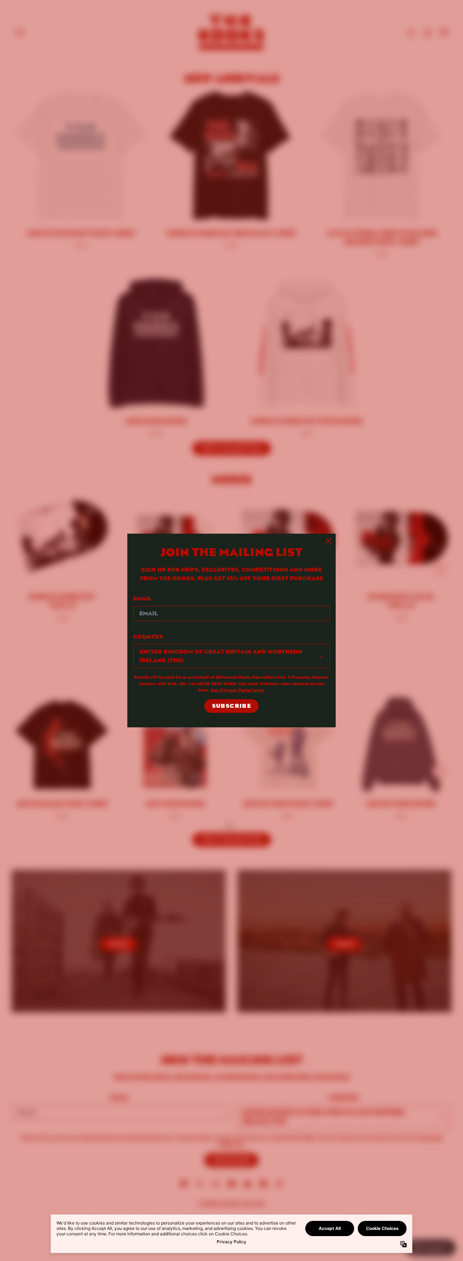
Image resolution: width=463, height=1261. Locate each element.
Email (142, 598)
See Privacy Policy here (237, 690)
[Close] (328, 541)
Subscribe (231, 706)
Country (148, 637)
